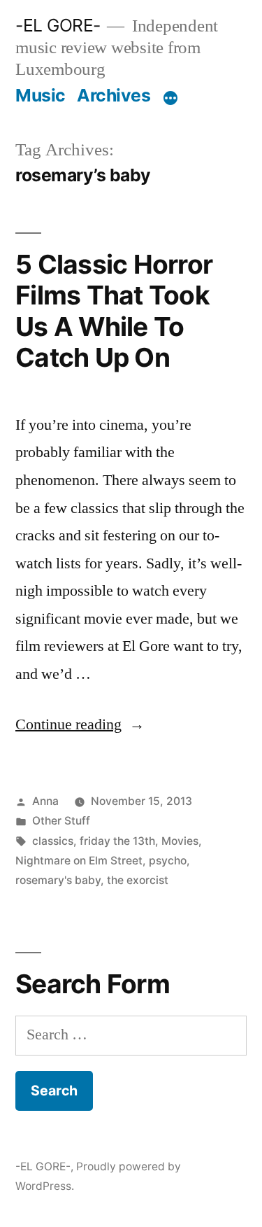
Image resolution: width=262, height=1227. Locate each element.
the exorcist (137, 880)
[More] (170, 98)
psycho (168, 860)
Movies (179, 841)
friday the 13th (117, 841)
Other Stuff (61, 820)
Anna (45, 801)
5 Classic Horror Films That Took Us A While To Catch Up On (113, 311)
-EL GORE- (58, 25)
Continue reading (80, 724)
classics (52, 841)
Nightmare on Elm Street (79, 860)
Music (40, 95)
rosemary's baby (58, 880)
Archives (113, 95)
